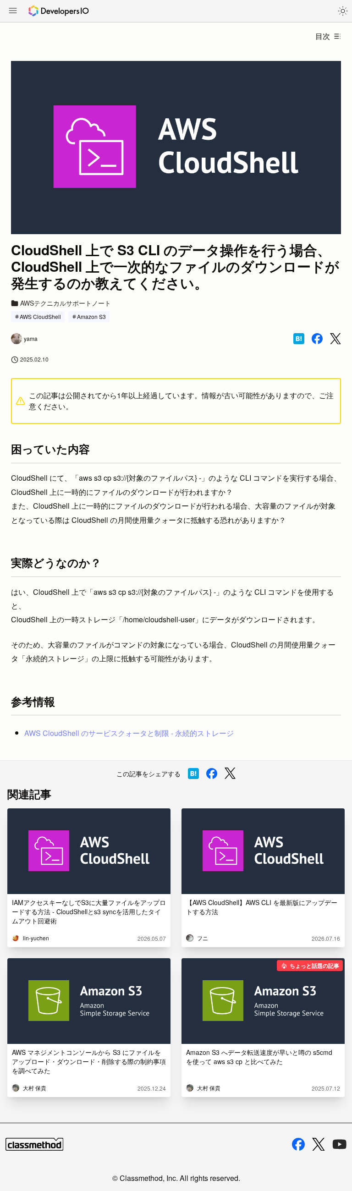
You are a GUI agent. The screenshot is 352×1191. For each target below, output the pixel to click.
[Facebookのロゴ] (298, 1144)
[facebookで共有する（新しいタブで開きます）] (317, 338)
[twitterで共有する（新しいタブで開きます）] (335, 339)
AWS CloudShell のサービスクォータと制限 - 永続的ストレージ (129, 733)
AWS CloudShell (40, 316)
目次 (322, 36)
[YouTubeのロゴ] (339, 1144)
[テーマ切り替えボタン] (342, 10)
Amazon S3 (91, 316)
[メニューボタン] (13, 11)
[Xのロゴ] (318, 1144)
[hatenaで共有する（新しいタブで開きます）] (298, 338)
